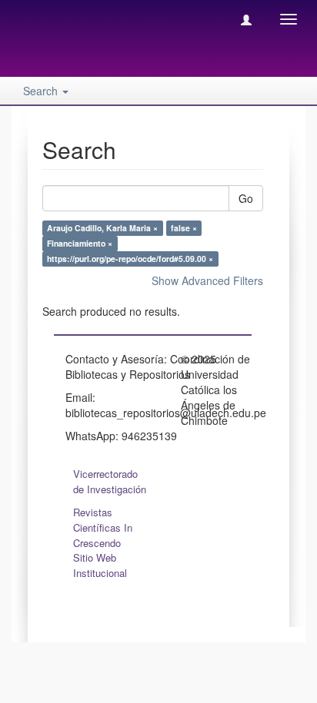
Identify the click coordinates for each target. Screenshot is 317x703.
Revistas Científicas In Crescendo (102, 527)
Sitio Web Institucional (100, 565)
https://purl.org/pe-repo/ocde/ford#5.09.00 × (130, 258)
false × (184, 228)
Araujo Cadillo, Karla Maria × (102, 228)
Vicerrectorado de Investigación (109, 481)
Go (246, 198)
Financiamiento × (79, 243)
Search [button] (42, 90)
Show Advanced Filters (207, 280)
